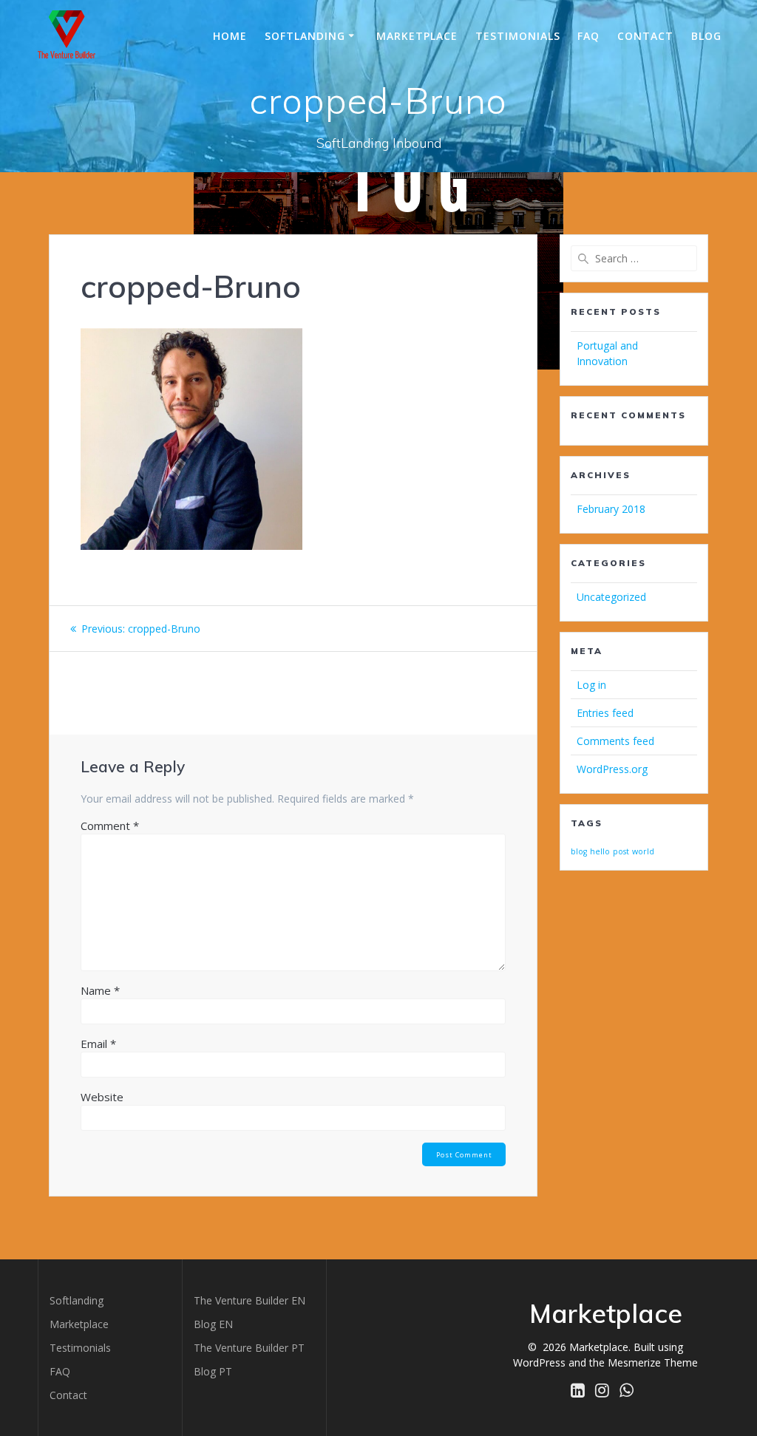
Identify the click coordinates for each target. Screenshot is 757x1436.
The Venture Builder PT (249, 1348)
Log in (591, 685)
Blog (706, 36)
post (621, 851)
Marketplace (79, 1324)
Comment (110, 825)
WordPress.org (612, 769)
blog (579, 851)
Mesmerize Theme (653, 1362)
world (643, 851)
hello (600, 851)
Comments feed (615, 741)
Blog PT (213, 1371)
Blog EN (213, 1324)
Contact (645, 36)
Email (98, 1043)
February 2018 (611, 509)
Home (230, 36)
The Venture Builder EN (249, 1300)
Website (102, 1096)
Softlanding (305, 36)
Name (100, 990)
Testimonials (517, 36)
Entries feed (605, 713)
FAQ (588, 36)
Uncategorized (611, 597)
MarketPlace (417, 36)
